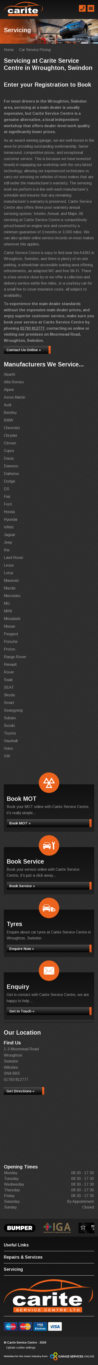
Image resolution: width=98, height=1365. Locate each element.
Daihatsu (11, 474)
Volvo (8, 748)
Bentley (10, 413)
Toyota (10, 733)
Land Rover (13, 558)
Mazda (9, 588)
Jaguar (9, 535)
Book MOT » (20, 823)
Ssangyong (13, 710)
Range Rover (15, 657)
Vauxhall (11, 741)
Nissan (9, 626)
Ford (8, 504)
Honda (9, 512)
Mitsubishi (12, 619)
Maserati (11, 580)
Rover (9, 672)
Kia (6, 550)
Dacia (9, 458)
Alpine (9, 390)
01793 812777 (32, 328)
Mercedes (12, 596)
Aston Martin (14, 397)
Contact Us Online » (23, 350)
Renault (10, 664)
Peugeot (11, 634)
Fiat (7, 497)
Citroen (10, 443)
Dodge (9, 481)
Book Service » (22, 886)
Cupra (9, 451)
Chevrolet (12, 428)
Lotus (8, 573)
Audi (7, 405)
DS (6, 489)
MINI (8, 611)
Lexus (9, 565)
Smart (9, 703)
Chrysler (10, 435)
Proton (9, 649)
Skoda (9, 695)
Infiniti (9, 527)
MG (7, 603)
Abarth (9, 374)
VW (7, 756)
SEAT (9, 687)
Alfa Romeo (14, 382)
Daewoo (11, 466)
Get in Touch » (21, 1011)
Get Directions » (20, 1091)
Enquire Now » (21, 949)
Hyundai (10, 519)
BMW (8, 420)
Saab (8, 680)
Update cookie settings (20, 1347)
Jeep (8, 542)
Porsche (11, 642)
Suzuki (9, 726)
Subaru (10, 718)
